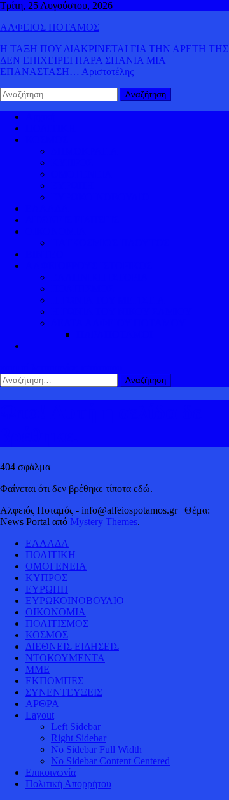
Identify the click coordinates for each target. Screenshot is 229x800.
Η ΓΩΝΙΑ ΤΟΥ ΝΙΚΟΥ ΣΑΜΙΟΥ (121, 311)
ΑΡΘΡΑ (42, 703)
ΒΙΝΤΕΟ (44, 254)
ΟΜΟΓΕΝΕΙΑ (81, 174)
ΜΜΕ (37, 669)
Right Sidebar (78, 738)
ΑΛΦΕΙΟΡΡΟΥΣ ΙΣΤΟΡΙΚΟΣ (88, 265)
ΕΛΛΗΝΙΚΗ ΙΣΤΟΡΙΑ (99, 277)
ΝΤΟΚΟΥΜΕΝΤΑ (65, 657)
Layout (39, 715)
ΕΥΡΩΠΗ (72, 185)
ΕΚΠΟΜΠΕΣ (54, 680)
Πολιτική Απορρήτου (68, 783)
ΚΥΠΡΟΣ (72, 162)
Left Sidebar (76, 726)
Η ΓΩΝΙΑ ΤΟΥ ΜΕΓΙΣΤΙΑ (108, 300)
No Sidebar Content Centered (110, 760)
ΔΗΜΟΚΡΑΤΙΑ (84, 151)
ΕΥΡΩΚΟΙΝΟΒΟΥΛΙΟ (100, 197)
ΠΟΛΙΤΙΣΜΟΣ (82, 288)
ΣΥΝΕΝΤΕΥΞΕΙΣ (63, 692)
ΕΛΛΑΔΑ (47, 208)
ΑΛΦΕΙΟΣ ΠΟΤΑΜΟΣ (49, 27)
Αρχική (40, 116)
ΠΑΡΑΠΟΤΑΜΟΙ (114, 334)
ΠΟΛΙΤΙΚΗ (50, 128)
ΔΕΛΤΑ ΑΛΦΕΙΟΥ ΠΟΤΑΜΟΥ (118, 323)
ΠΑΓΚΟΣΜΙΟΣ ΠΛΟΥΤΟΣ (110, 242)
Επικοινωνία (50, 772)
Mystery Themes (103, 521)
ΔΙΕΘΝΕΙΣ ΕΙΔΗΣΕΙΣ (72, 219)
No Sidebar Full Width (96, 749)
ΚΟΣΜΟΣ (46, 139)
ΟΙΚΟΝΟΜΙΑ (55, 231)
